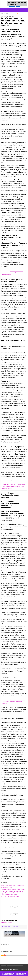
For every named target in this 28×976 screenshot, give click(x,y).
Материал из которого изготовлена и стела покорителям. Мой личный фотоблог (12, 933)
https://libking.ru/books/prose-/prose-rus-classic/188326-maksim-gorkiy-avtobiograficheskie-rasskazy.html (12, 894)
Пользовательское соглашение (9, 967)
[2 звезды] (9, 16)
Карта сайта (16, 969)
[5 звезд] (14, 16)
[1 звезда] (8, 16)
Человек (10, 922)
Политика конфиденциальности (15, 964)
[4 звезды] (12, 16)
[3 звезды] (11, 16)
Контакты (3, 964)
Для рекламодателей (6, 969)
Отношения (4, 922)
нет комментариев (23, 13)
